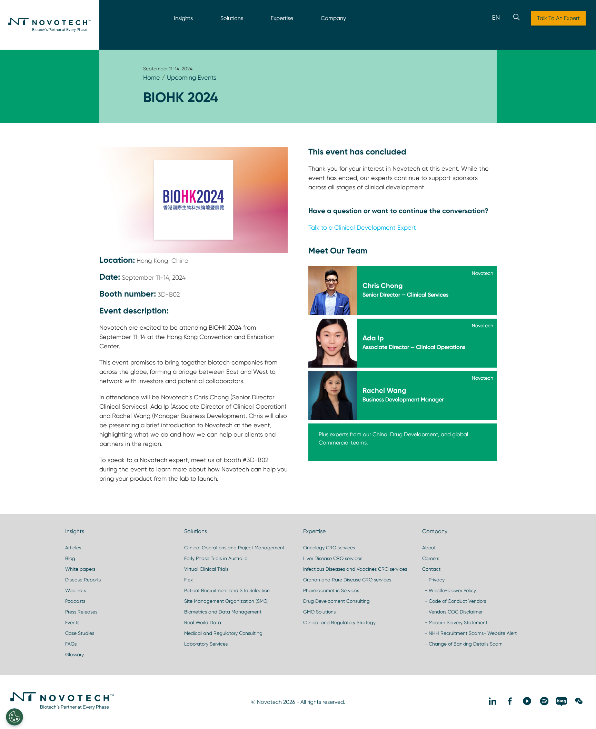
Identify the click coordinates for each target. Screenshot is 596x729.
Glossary (74, 654)
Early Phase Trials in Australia (216, 558)
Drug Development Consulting (336, 601)
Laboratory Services (206, 644)
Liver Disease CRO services (332, 558)
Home (151, 77)
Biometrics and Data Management (222, 612)
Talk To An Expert (558, 18)
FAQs (71, 644)
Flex (188, 579)
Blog (70, 558)
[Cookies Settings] (14, 717)
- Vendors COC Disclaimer (452, 612)
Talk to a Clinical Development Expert (362, 227)
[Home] (49, 25)
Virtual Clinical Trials (206, 569)
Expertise (282, 18)
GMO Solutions (319, 612)
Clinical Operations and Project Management (234, 547)
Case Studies (79, 633)
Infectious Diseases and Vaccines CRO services (355, 569)
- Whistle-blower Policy (449, 590)
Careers (430, 558)
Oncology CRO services (329, 547)
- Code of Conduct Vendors (454, 601)
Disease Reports (83, 579)
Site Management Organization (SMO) (226, 601)
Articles (73, 547)
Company (333, 18)
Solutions (231, 18)
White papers (80, 569)
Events (72, 622)
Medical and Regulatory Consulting (223, 633)
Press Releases (81, 612)
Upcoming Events (191, 77)
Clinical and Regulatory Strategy (339, 622)
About (429, 547)
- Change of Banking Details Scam (462, 644)
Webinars (75, 590)
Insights (183, 18)
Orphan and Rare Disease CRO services (347, 579)
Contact (431, 569)
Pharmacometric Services (331, 590)
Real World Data (202, 622)
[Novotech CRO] (62, 708)
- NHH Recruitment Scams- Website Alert (469, 633)
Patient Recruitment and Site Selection (227, 590)
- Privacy (433, 579)
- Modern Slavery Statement (454, 622)
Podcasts (75, 601)
